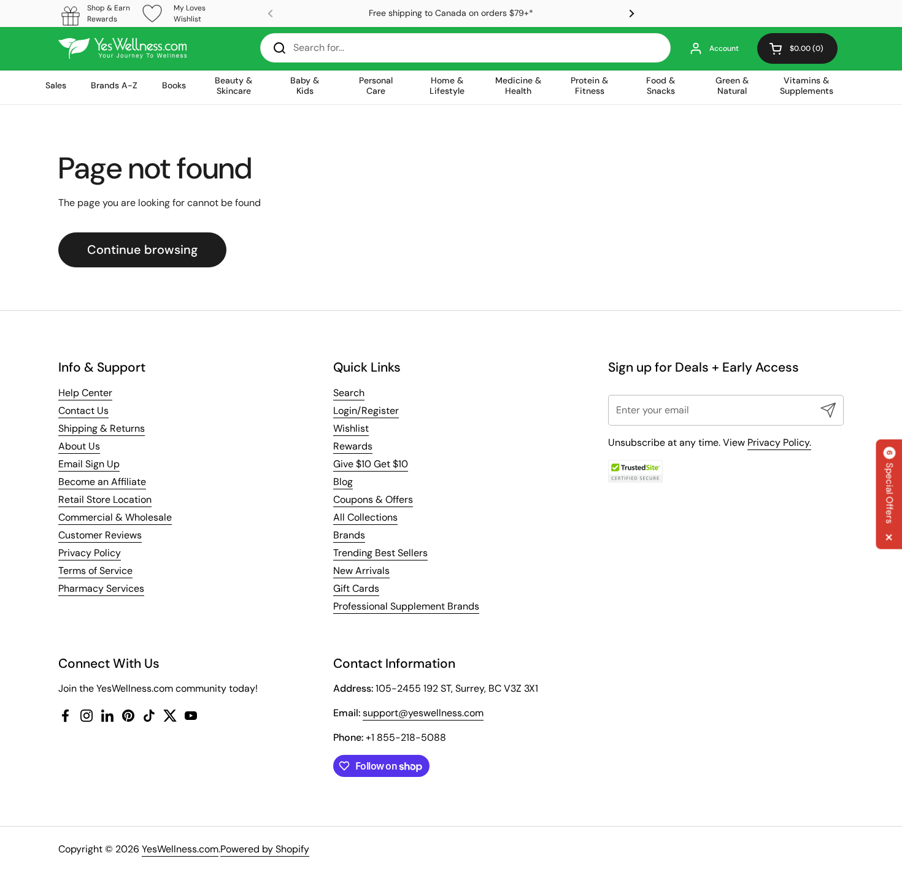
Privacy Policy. (779, 442)
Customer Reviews (100, 535)
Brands (349, 535)
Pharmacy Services (101, 588)
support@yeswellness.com (423, 712)
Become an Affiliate (102, 481)
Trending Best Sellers (380, 552)
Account (724, 48)
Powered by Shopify (264, 849)
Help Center (85, 392)
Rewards (352, 446)
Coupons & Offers (373, 499)
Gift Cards (356, 588)
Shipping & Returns (101, 428)
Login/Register (366, 410)
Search (348, 392)
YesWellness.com (180, 849)
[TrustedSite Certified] (635, 471)
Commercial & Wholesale (115, 517)
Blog (343, 481)
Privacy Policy (89, 552)
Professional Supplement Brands (406, 606)
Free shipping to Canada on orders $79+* (451, 13)
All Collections (365, 517)
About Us (79, 446)
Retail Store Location (105, 499)
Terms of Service (95, 570)
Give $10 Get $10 (370, 463)
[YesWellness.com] (122, 48)
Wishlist (351, 428)
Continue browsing (142, 250)
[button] (797, 48)
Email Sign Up (89, 463)
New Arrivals (361, 570)
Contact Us (83, 410)
